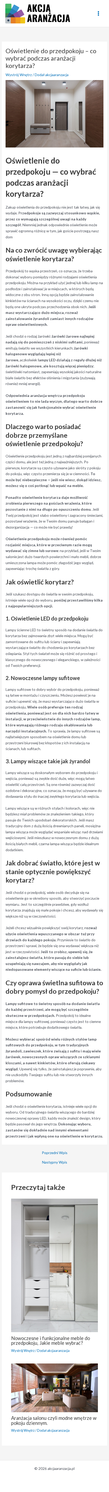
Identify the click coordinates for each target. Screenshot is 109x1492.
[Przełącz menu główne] (98, 13)
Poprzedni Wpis (54, 1153)
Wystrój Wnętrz (19, 74)
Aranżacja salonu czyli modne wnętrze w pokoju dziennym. (54, 1420)
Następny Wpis (54, 1162)
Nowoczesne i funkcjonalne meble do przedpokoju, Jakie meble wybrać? (50, 1340)
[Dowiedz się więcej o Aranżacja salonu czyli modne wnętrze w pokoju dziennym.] (54, 1387)
